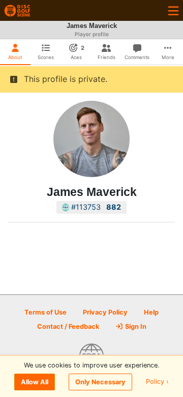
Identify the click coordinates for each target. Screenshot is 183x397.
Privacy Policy (105, 312)
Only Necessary (100, 382)
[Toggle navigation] (173, 10)
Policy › (157, 382)
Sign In (135, 326)
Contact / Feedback (68, 326)
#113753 (95, 207)
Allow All (34, 382)
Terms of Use (45, 312)
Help (151, 312)
